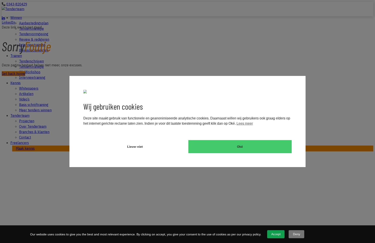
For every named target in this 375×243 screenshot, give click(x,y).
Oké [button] (240, 146)
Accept (276, 234)
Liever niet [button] (135, 146)
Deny (296, 234)
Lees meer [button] (245, 123)
